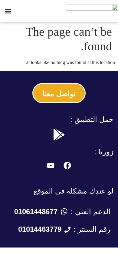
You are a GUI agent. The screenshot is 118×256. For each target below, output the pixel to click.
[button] (8, 11)
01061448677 (35, 211)
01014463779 (39, 229)
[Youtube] (50, 165)
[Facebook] (67, 165)
